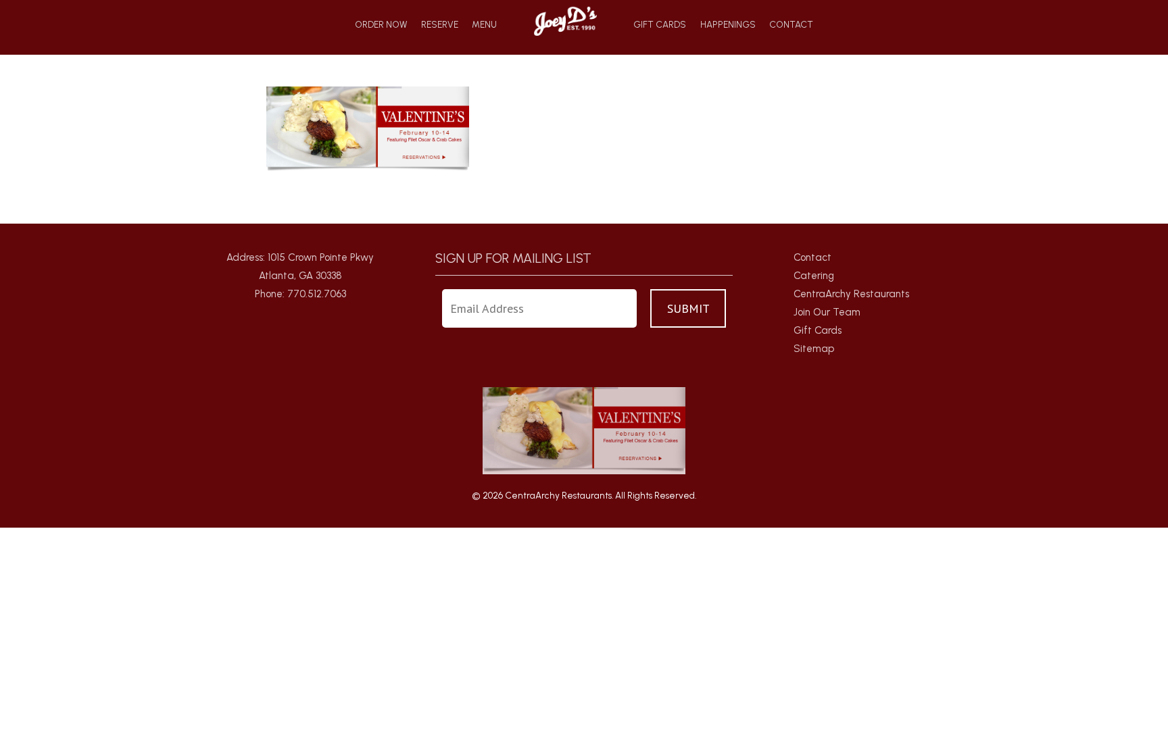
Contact (791, 25)
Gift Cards (659, 25)
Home (565, 20)
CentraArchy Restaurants (851, 294)
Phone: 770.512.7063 (300, 294)
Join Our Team (827, 312)
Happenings (728, 25)
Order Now (381, 25)
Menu (484, 25)
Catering (814, 276)
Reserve (439, 25)
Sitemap (814, 349)
